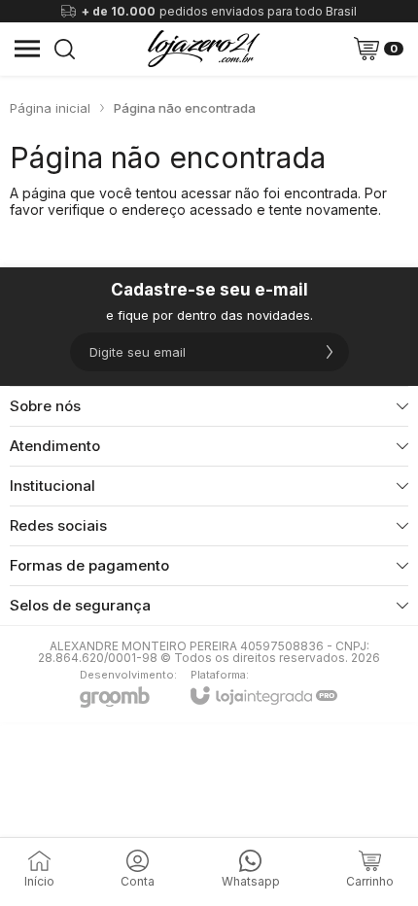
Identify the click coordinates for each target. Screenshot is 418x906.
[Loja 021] (204, 48)
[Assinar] (329, 351)
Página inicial (50, 108)
